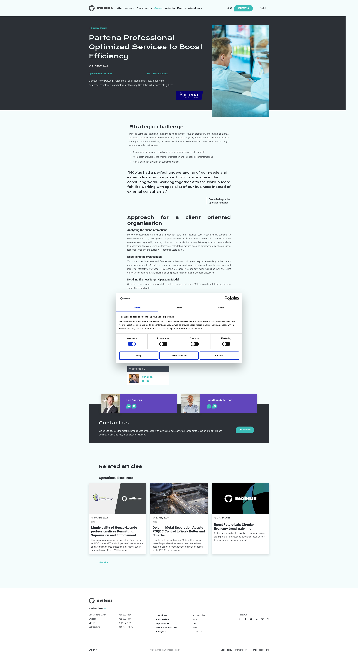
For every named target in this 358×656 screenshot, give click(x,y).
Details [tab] (179, 307)
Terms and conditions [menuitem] (260, 650)
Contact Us (243, 8)
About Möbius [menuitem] (199, 615)
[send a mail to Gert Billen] (143, 381)
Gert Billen (147, 377)
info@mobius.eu (96, 608)
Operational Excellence (100, 73)
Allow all (219, 355)
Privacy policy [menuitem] (241, 650)
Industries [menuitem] (162, 619)
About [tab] (221, 307)
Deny (138, 355)
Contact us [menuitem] (197, 631)
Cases (158, 8)
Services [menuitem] (162, 615)
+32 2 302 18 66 (124, 619)
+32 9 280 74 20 (124, 615)
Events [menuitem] (195, 627)
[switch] (163, 344)
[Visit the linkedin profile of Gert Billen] (148, 381)
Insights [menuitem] (161, 631)
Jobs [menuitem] (195, 619)
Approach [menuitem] (162, 623)
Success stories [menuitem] (166, 627)
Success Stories (99, 28)
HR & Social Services (157, 73)
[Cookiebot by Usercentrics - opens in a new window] (226, 298)
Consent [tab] (137, 307)
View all (102, 562)
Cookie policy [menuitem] (226, 650)
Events (181, 8)
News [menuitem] (195, 623)
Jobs (229, 8)
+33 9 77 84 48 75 (125, 627)
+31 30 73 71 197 (125, 623)
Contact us (245, 430)
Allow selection (179, 355)
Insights (170, 8)
